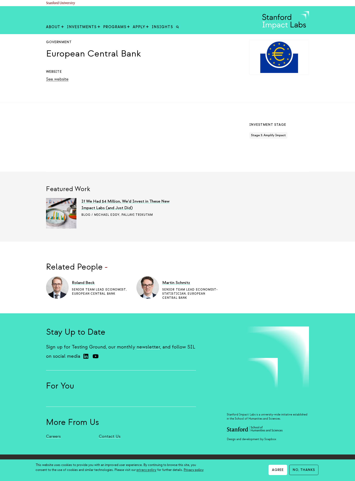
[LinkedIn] (86, 356)
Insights (162, 27)
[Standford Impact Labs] (285, 28)
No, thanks (304, 470)
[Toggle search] (177, 27)
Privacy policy (194, 470)
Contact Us (109, 436)
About (53, 27)
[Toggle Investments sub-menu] (99, 27)
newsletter (148, 347)
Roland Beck (83, 282)
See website (57, 79)
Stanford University (60, 3)
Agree (278, 470)
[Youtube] (95, 356)
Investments (82, 27)
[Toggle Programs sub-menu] (128, 27)
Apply (139, 27)
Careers (53, 436)
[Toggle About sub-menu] (62, 27)
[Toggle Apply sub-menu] (147, 27)
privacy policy (146, 470)
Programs (115, 27)
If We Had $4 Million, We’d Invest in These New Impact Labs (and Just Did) (125, 204)
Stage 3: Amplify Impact (268, 135)
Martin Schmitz (176, 282)
